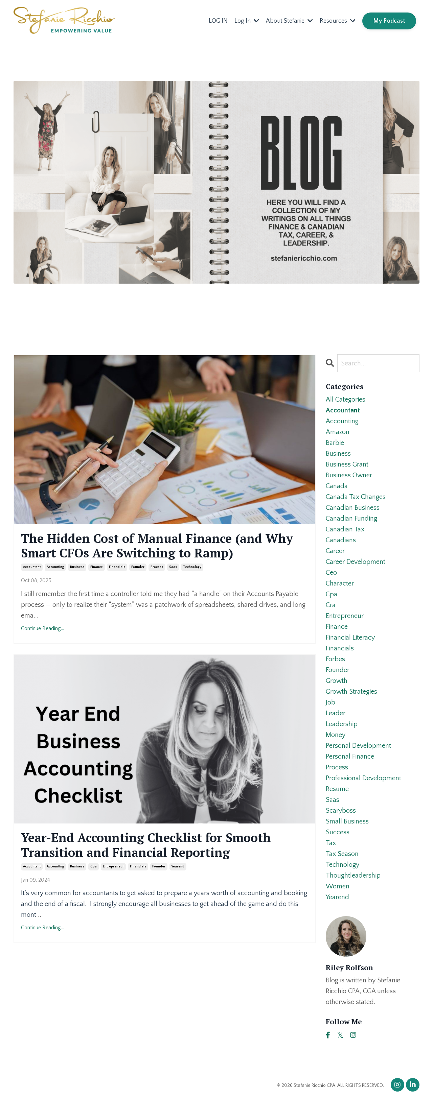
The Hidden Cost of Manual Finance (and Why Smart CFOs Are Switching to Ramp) (157, 545)
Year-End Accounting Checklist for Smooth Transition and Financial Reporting (146, 844)
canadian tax (345, 529)
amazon (337, 432)
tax (331, 843)
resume (337, 789)
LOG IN (218, 21)
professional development (363, 778)
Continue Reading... (42, 628)
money (335, 735)
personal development (358, 745)
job (330, 702)
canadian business (353, 507)
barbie (335, 443)
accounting (55, 567)
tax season (342, 854)
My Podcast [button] (389, 21)
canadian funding (351, 518)
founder (137, 567)
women (337, 886)
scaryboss (341, 810)
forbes (335, 659)
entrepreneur (113, 866)
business (77, 567)
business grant (347, 464)
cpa (93, 866)
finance (96, 567)
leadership (342, 724)
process (157, 567)
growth (336, 681)
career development (355, 562)
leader (335, 713)
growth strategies (351, 691)
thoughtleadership (353, 875)
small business (347, 821)
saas (173, 567)
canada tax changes (356, 497)
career (335, 551)
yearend (178, 866)
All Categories (345, 399)
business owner (349, 475)
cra (331, 605)
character (340, 583)
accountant (32, 567)
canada (337, 486)
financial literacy (350, 637)
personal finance (350, 756)
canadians (341, 540)
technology (192, 567)
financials (117, 567)
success (337, 832)
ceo (331, 572)
